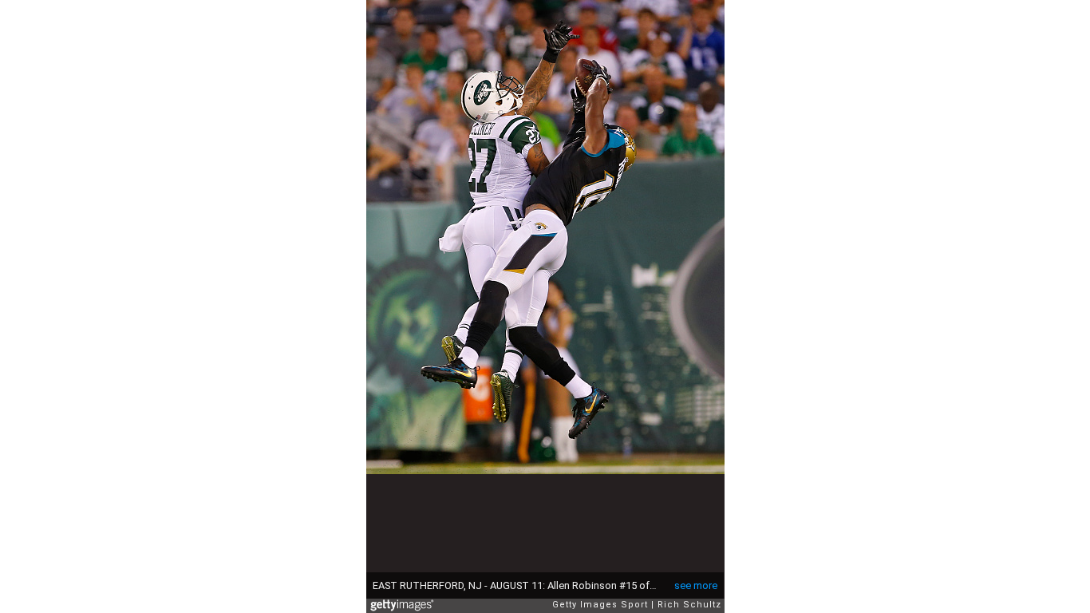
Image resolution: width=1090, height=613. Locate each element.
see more (695, 585)
